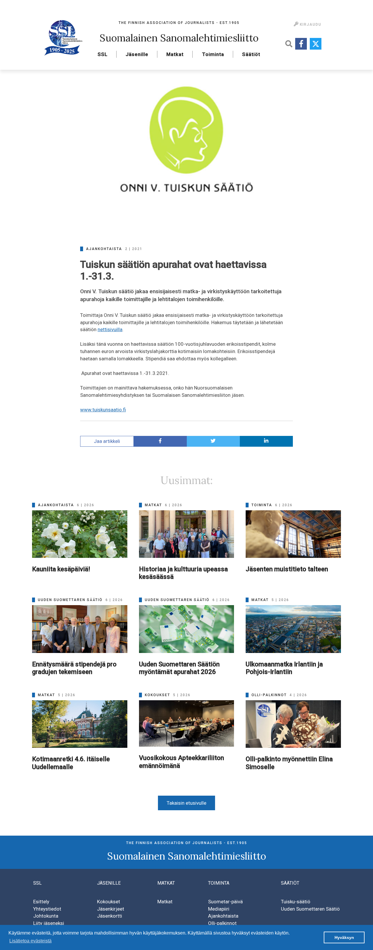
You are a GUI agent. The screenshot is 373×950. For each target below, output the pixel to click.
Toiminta (213, 54)
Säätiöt (251, 54)
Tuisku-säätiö (295, 901)
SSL (103, 54)
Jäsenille (137, 54)
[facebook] (160, 441)
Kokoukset (108, 901)
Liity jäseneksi (48, 923)
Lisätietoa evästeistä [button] (30, 940)
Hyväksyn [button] (344, 937)
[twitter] (213, 441)
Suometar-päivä (225, 901)
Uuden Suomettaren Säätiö (310, 909)
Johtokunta (45, 916)
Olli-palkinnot (222, 923)
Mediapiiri (218, 909)
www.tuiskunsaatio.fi (103, 410)
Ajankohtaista (223, 916)
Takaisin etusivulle (186, 803)
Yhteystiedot (47, 909)
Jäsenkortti (109, 916)
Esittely (41, 901)
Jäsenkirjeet (110, 909)
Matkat (175, 54)
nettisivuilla (110, 329)
